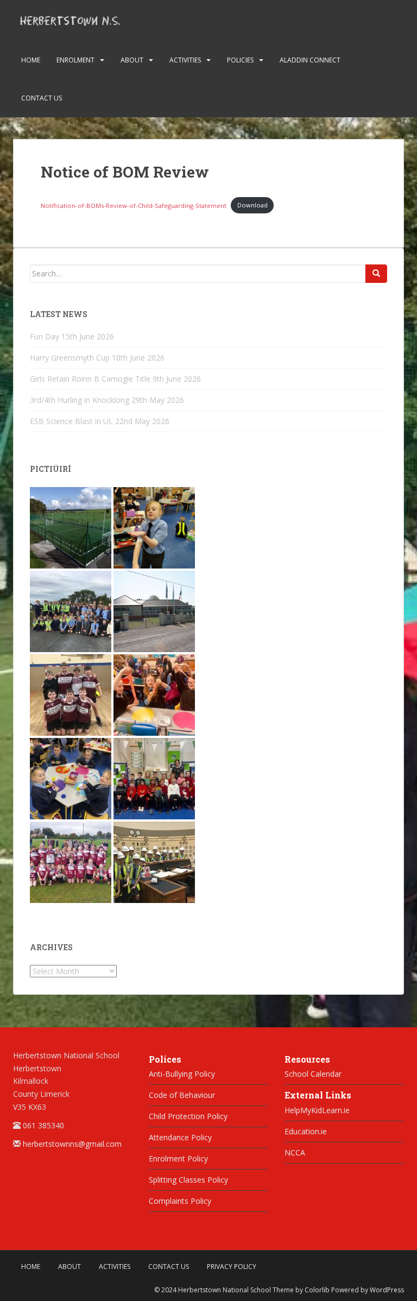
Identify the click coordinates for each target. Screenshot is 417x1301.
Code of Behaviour (182, 1095)
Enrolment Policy (178, 1158)
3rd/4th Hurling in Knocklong (79, 400)
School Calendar (313, 1074)
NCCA (295, 1152)
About (132, 60)
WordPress (387, 1289)
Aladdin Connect (310, 60)
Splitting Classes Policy (188, 1179)
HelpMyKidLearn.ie (317, 1110)
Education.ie (306, 1131)
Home (30, 60)
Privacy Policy (231, 1266)
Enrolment (75, 60)
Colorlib (317, 1289)
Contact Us (41, 98)
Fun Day (44, 336)
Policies (240, 60)
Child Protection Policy (188, 1116)
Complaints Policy (180, 1201)
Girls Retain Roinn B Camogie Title (90, 379)
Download (252, 205)
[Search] (376, 273)
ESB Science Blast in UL (71, 421)
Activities (185, 60)
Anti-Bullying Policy (182, 1074)
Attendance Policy (180, 1137)
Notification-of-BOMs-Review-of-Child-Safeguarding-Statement (133, 205)
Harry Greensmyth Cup (70, 357)
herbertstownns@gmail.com (72, 1144)
